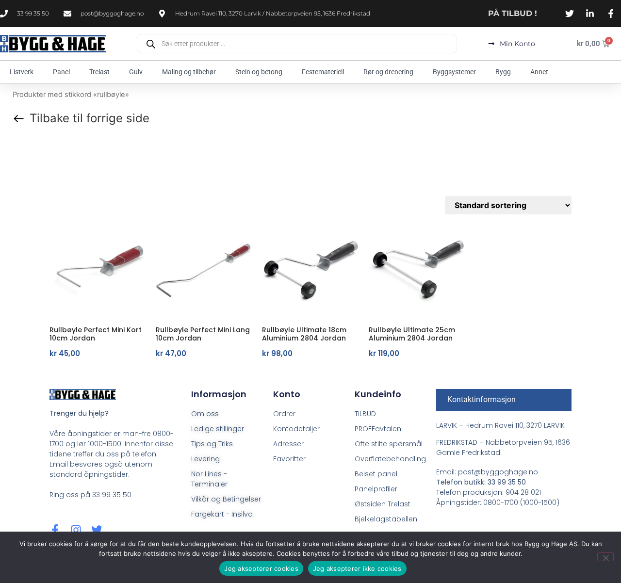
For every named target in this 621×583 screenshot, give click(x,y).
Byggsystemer (454, 72)
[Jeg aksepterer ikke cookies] (605, 556)
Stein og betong (258, 72)
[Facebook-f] (55, 529)
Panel (61, 72)
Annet (539, 72)
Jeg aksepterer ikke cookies (357, 568)
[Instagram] (76, 529)
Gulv (136, 72)
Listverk (21, 72)
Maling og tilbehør (189, 72)
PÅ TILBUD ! (512, 13)
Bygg (503, 72)
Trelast (99, 72)
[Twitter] (96, 529)
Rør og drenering (388, 72)
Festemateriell (323, 72)
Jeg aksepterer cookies (261, 568)
